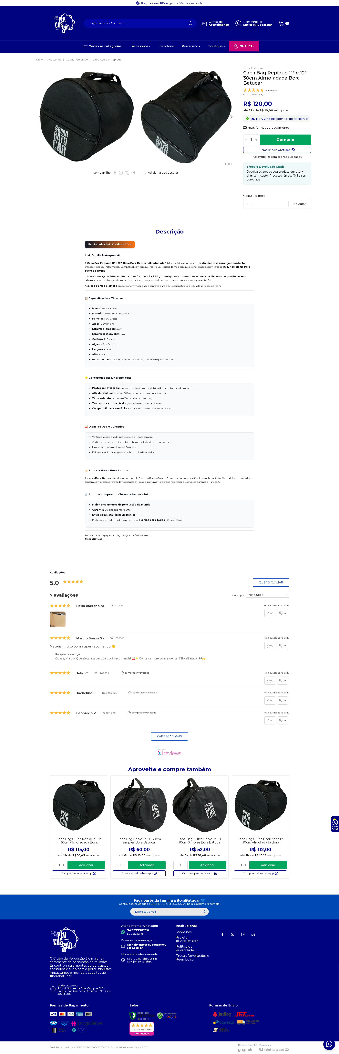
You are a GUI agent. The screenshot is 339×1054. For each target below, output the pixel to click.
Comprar (286, 139)
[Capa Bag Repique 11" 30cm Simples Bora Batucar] (139, 827)
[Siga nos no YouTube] (233, 934)
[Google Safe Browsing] (167, 1015)
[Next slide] (231, 116)
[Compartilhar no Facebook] (115, 173)
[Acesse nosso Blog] (253, 934)
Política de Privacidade (185, 948)
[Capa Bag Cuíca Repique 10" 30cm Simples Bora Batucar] (199, 827)
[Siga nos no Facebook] (222, 934)
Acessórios (54, 59)
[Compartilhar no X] (127, 173)
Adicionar (86, 865)
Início (39, 59)
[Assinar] (205, 912)
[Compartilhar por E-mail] (133, 173)
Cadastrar (264, 24)
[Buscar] (191, 23)
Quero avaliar (271, 582)
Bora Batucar (253, 68)
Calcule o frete (254, 195)
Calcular (299, 204)
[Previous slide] (40, 116)
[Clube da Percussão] (64, 23)
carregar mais (169, 736)
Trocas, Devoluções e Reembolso (192, 957)
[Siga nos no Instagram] (243, 934)
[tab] (226, 164)
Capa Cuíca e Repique (107, 59)
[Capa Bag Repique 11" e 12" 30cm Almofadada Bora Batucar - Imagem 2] (186, 117)
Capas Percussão (77, 59)
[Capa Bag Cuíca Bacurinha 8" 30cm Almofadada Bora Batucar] (260, 827)
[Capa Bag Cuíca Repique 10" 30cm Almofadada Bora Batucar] (78, 827)
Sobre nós (183, 932)
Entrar (247, 24)
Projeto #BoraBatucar (187, 939)
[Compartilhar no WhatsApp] (121, 173)
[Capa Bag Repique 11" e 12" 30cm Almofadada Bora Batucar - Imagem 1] (86, 117)
